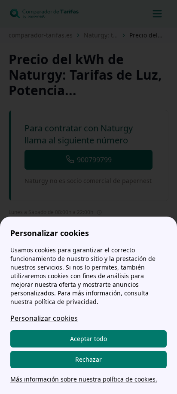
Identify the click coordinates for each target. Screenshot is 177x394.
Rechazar (88, 359)
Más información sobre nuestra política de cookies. (83, 379)
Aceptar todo (88, 339)
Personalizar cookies (44, 318)
